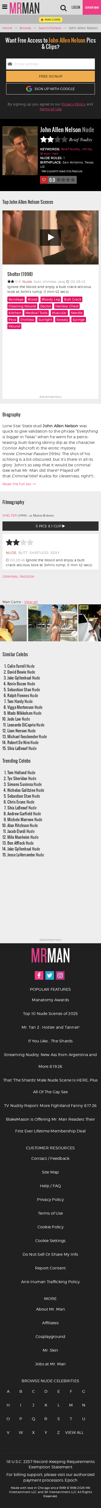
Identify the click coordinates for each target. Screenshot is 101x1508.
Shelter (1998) (20, 274)
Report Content (50, 1268)
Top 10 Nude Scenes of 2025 (50, 1013)
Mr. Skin (50, 1350)
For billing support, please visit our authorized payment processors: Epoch (50, 1477)
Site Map (50, 1172)
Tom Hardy (20, 701)
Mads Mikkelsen (24, 713)
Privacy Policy (74, 104)
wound (14, 326)
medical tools (36, 313)
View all (31, 602)
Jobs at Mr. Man (50, 1364)
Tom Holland (21, 772)
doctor (45, 306)
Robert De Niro (23, 742)
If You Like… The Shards (50, 1041)
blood (32, 299)
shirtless (27, 320)
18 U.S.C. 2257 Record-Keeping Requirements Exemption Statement (50, 1464)
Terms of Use (50, 109)
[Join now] (92, 7)
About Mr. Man (50, 1309)
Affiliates (50, 1323)
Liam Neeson (21, 730)
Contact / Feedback (50, 1158)
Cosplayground (50, 1336)
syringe (79, 320)
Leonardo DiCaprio (26, 724)
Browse (25, 28)
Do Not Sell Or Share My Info (50, 1254)
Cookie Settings (50, 1240)
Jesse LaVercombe (25, 854)
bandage (16, 299)
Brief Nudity (70, 149)
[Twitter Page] (49, 975)
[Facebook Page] (39, 975)
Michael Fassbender (27, 736)
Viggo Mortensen (25, 707)
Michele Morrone (24, 819)
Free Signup (50, 76)
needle (77, 313)
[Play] (50, 237)
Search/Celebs (49, 28)
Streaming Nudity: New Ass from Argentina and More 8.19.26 (50, 1060)
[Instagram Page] (60, 975)
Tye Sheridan (21, 778)
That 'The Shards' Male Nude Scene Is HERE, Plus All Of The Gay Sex (50, 1086)
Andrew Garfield (24, 813)
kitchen (15, 313)
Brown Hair (49, 153)
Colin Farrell (21, 666)
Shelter (9, 515)
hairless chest (67, 306)
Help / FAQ (50, 1186)
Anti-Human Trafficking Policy (50, 1281)
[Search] (63, 7)
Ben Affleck (20, 843)
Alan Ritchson (22, 825)
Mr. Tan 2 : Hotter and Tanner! (50, 1027)
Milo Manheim (22, 837)
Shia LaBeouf (22, 748)
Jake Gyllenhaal (23, 677)
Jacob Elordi (21, 831)
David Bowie (21, 672)
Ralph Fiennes (22, 695)
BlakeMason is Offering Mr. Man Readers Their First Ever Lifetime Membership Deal (50, 1125)
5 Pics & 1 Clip (49, 526)
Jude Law (18, 719)
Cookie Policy (50, 1227)
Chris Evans (21, 802)
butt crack (72, 299)
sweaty (62, 320)
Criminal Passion (18, 576)
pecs (12, 320)
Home (7, 28)
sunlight (45, 320)
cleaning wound (22, 306)
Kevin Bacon (21, 683)
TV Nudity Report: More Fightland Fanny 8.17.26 (50, 1105)
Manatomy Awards (50, 1000)
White (87, 149)
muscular (59, 313)
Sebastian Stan (23, 689)
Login (76, 7)
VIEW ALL (71, 1432)
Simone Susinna (24, 784)
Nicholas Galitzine (25, 790)
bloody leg (51, 299)
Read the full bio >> (19, 484)
